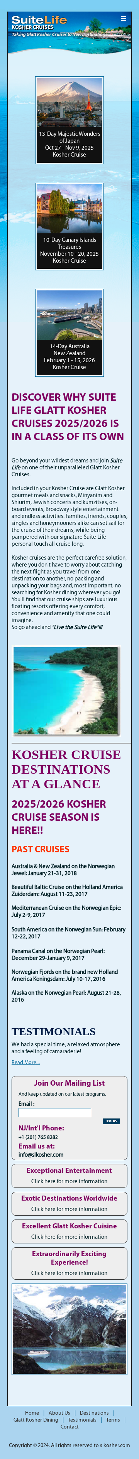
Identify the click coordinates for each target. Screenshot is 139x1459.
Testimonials (82, 1420)
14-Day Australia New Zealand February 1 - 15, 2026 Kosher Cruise (69, 357)
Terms (113, 1420)
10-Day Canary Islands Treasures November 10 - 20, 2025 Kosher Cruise (69, 251)
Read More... (26, 1063)
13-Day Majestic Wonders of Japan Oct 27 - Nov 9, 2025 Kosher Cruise (69, 145)
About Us (59, 1413)
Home (32, 1413)
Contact (70, 1427)
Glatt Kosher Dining (36, 1420)
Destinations (94, 1413)
